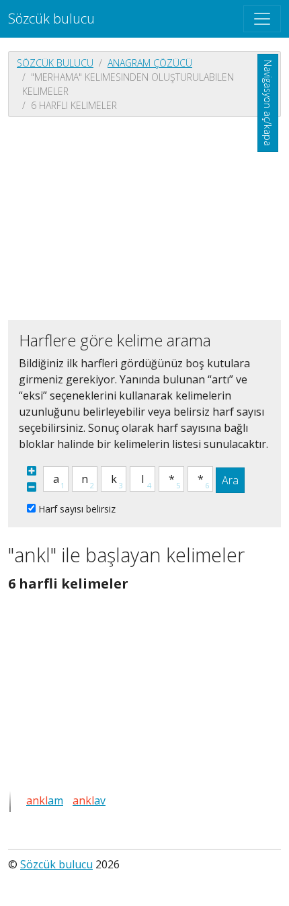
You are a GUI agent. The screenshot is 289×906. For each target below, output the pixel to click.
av (89, 800)
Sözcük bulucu (51, 18)
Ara (230, 480)
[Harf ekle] (31, 471)
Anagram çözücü (150, 62)
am (44, 800)
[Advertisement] (144, 217)
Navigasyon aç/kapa (267, 103)
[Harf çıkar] (31, 487)
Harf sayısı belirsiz (77, 508)
